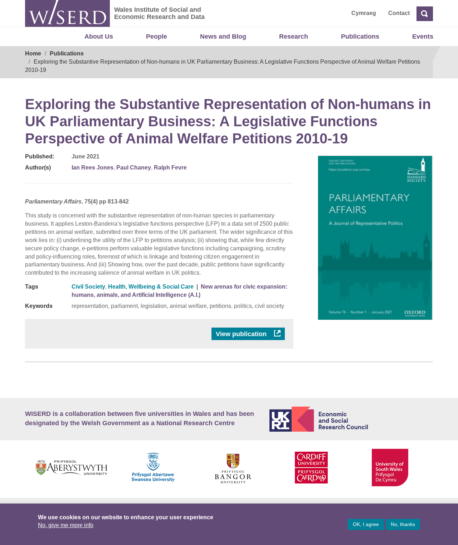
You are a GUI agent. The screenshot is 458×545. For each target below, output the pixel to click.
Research (293, 36)
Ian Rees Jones (92, 168)
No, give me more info (65, 525)
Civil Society (88, 287)
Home (33, 53)
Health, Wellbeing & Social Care (151, 287)
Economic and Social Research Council (351, 419)
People (156, 36)
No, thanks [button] (403, 524)
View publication (242, 334)
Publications (360, 36)
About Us (98, 36)
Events (422, 36)
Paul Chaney (133, 168)
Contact (399, 13)
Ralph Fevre (170, 168)
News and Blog (223, 36)
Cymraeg (363, 13)
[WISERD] (67, 13)
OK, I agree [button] (366, 524)
